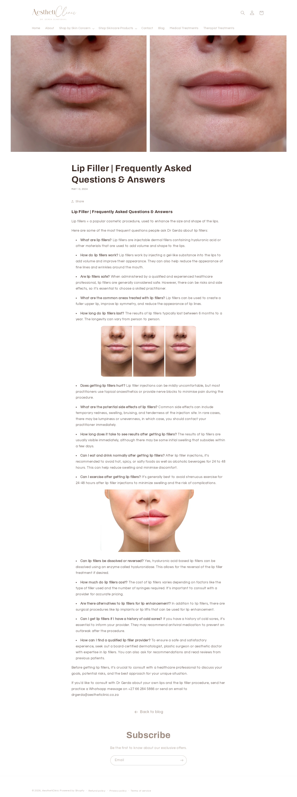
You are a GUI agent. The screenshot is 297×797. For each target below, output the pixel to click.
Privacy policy (118, 791)
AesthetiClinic (50, 791)
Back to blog (151, 712)
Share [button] (80, 201)
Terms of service (141, 791)
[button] (76, 28)
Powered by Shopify (72, 791)
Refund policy (96, 791)
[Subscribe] (181, 760)
